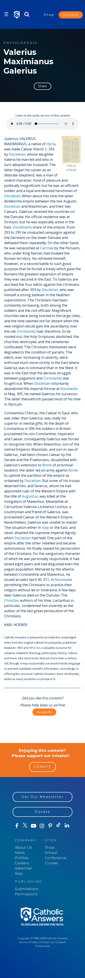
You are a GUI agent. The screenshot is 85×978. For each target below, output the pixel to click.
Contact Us (47, 942)
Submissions (26, 889)
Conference (55, 858)
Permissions (26, 894)
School (51, 853)
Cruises (51, 863)
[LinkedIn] (67, 826)
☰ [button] (6, 14)
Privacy (33, 942)
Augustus (30, 496)
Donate (70, 15)
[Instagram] (42, 826)
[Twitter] (25, 826)
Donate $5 (44, 712)
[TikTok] (58, 826)
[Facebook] (17, 826)
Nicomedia (69, 388)
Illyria (50, 143)
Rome (47, 465)
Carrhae (46, 248)
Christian (11, 600)
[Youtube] (33, 826)
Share (42, 86)
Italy (45, 527)
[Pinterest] (50, 826)
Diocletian (17, 154)
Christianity (26, 331)
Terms (23, 942)
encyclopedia (20, 43)
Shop (49, 15)
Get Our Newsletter (42, 797)
